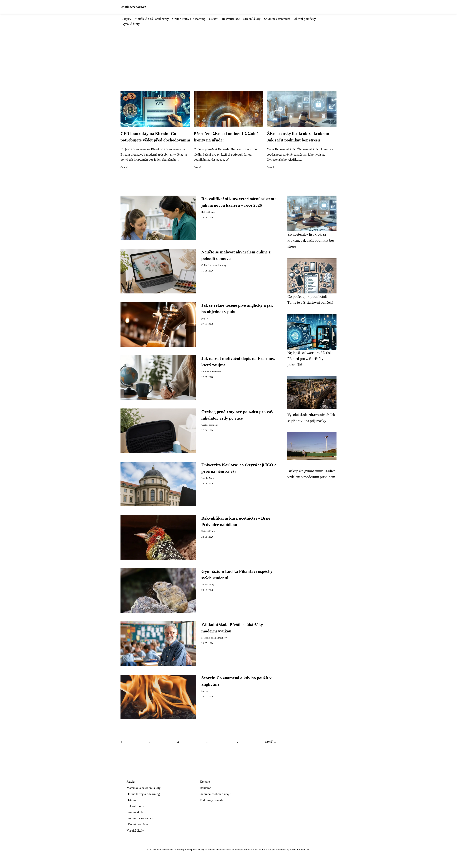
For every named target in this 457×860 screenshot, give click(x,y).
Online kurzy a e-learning (188, 19)
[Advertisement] (228, 53)
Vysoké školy (131, 24)
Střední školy (251, 19)
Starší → (271, 742)
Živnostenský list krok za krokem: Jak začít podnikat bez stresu (310, 240)
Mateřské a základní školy (152, 19)
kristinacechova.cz (133, 7)
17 (236, 742)
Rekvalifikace (231, 19)
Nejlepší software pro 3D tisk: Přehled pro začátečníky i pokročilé (310, 359)
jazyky (204, 318)
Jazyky (126, 19)
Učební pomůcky (305, 19)
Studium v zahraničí (277, 19)
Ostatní (213, 19)
